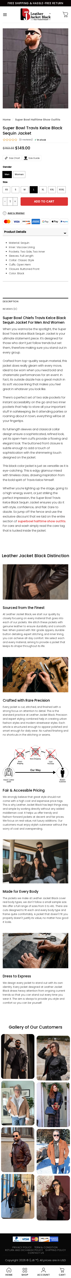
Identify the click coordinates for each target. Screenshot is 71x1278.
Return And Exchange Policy (24, 1250)
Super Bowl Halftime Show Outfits (37, 119)
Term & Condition (46, 1247)
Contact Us (36, 1252)
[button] (5, 14)
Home (7, 119)
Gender (7, 167)
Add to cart (44, 201)
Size (5, 182)
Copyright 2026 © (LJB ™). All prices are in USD (35, 1260)
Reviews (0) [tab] (10, 308)
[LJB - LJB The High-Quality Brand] (35, 14)
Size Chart (14, 158)
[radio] (7, 174)
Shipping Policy (55, 1250)
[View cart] (65, 14)
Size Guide (34, 158)
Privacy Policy (22, 1247)
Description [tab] (10, 301)
